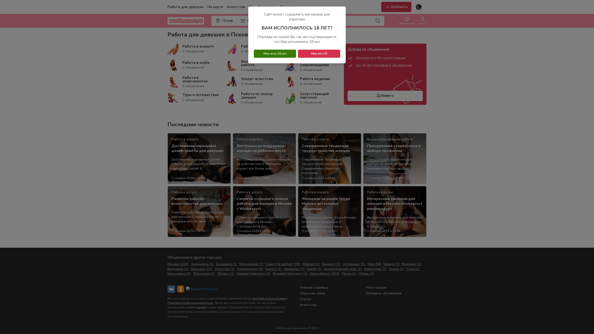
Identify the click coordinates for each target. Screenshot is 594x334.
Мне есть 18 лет (275, 53)
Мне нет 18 (319, 53)
